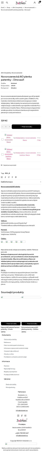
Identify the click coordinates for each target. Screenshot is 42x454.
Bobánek (14, 83)
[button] (11, 323)
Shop (8, 7)
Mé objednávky (10, 387)
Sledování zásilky (11, 384)
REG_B (7, 173)
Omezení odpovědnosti (11, 351)
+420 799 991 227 (22, 433)
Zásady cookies (9, 354)
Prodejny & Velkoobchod (11, 374)
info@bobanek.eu (22, 435)
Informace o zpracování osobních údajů (16, 348)
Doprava (6, 366)
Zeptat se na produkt (9, 165)
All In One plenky (17, 7)
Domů (2, 7)
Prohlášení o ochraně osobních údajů (15, 357)
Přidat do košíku (27, 127)
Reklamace (7, 342)
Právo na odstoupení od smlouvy (14, 345)
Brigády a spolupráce (10, 371)
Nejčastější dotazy (9, 369)
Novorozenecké (30, 7)
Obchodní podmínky (10, 339)
